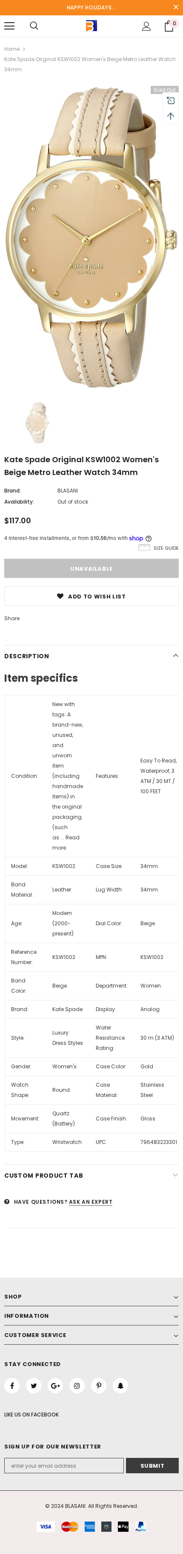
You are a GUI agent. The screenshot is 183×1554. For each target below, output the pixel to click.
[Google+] (55, 1385)
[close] (176, 7)
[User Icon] (146, 26)
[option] (91, 237)
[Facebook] (12, 1385)
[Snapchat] (120, 1385)
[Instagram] (77, 1385)
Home (12, 49)
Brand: (12, 490)
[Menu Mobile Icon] (9, 26)
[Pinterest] (98, 1385)
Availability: (19, 501)
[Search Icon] (34, 26)
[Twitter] (33, 1385)
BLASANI (67, 490)
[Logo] (91, 25)
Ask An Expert (91, 1201)
